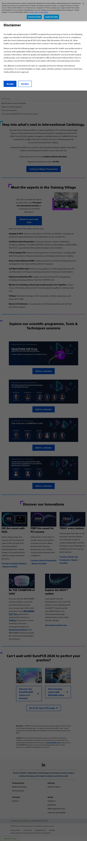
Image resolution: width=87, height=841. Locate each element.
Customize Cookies (34, 17)
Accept (10, 84)
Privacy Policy (33, 12)
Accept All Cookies (51, 17)
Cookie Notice (43, 12)
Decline (25, 84)
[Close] (83, 3)
